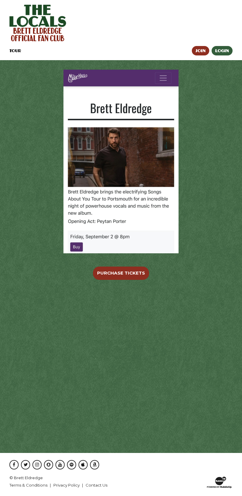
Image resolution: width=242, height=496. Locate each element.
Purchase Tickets (121, 273)
